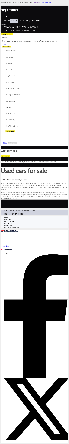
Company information (11, 227)
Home (6, 217)
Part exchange (9, 221)
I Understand (37, 2)
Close (4, 44)
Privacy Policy (46, 2)
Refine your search (7, 34)
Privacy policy (8, 225)
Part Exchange (5, 156)
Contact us (8, 223)
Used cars (7, 219)
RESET (5, 143)
